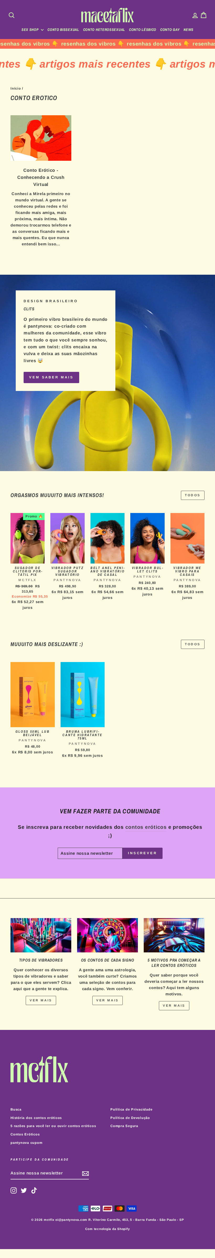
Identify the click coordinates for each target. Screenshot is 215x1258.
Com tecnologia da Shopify (107, 1229)
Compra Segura (124, 1126)
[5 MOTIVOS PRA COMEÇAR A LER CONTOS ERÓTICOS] (174, 935)
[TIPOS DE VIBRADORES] (40, 935)
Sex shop (31, 29)
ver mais (41, 1000)
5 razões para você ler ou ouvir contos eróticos (53, 1126)
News (189, 29)
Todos (193, 495)
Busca (16, 1109)
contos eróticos (146, 827)
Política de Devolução (130, 1118)
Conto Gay (170, 29)
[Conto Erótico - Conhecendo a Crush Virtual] (40, 138)
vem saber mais (51, 377)
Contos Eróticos (25, 1134)
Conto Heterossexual (104, 29)
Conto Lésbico (142, 29)
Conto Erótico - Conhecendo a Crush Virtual (40, 177)
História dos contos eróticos (36, 1118)
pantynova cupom (26, 1143)
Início (15, 88)
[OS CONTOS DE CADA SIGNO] (107, 935)
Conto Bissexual (63, 29)
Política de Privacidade (131, 1109)
